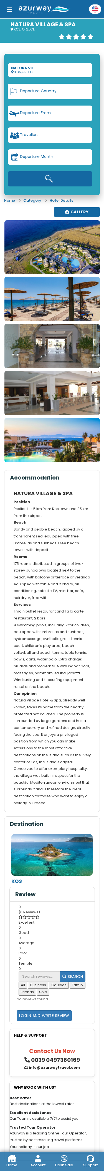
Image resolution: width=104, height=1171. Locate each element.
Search (75, 976)
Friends (27, 992)
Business (38, 985)
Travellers (29, 134)
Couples (59, 985)
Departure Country (38, 91)
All (23, 985)
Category (32, 200)
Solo (43, 992)
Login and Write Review (44, 1015)
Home (9, 200)
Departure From (35, 113)
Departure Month (36, 156)
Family (77, 985)
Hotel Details (61, 200)
